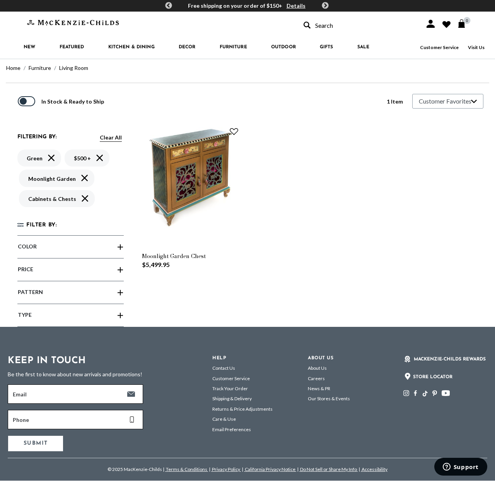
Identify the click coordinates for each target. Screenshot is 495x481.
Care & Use (224, 419)
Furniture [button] (233, 47)
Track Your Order (230, 388)
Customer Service (439, 47)
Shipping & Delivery (232, 398)
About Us (317, 368)
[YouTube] (446, 393)
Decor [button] (187, 47)
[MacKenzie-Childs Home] (73, 22)
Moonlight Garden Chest (174, 256)
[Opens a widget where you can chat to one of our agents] (460, 467)
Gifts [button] (326, 47)
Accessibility (374, 469)
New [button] (29, 47)
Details (296, 5)
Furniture (40, 68)
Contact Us (223, 368)
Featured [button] (72, 47)
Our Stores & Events (329, 398)
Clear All (111, 137)
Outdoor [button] (283, 47)
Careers (316, 378)
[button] (431, 24)
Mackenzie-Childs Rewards (450, 359)
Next (325, 6)
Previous (168, 6)
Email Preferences (231, 429)
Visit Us (476, 47)
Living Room (73, 68)
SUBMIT (36, 443)
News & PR (319, 388)
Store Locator (432, 377)
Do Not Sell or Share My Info (328, 469)
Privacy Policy (226, 469)
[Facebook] (415, 393)
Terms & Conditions (186, 469)
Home (13, 68)
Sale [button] (363, 47)
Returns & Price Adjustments (242, 409)
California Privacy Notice (270, 469)
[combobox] (357, 25)
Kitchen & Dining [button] (131, 47)
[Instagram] (406, 393)
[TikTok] (425, 393)
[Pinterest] (434, 393)
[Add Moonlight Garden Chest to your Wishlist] (234, 131)
